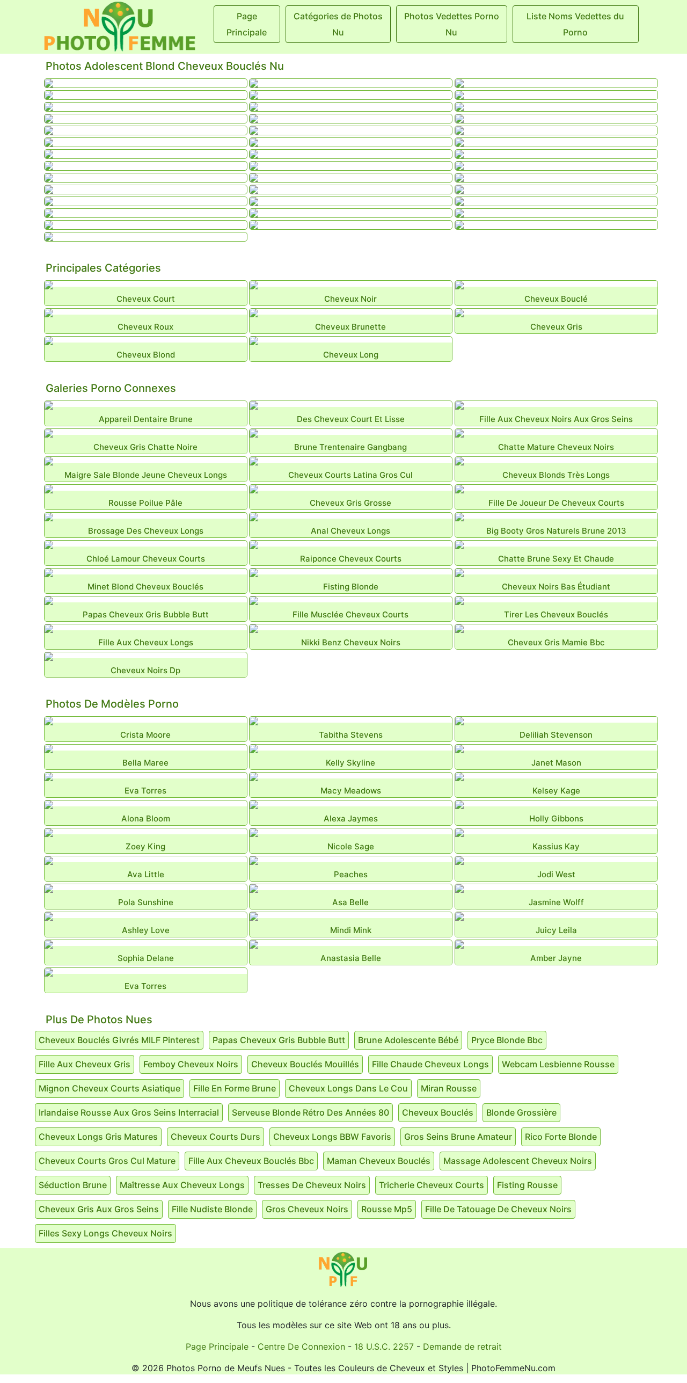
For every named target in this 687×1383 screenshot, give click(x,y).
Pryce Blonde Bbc (507, 1040)
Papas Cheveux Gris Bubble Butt (279, 1040)
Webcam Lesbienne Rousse (558, 1064)
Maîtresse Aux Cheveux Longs (182, 1185)
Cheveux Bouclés (437, 1112)
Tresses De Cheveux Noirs (312, 1185)
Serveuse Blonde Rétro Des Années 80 (310, 1112)
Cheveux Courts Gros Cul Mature (107, 1160)
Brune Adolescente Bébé (408, 1040)
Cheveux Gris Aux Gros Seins (99, 1209)
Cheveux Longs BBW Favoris (332, 1136)
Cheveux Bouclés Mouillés (305, 1064)
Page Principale (217, 1346)
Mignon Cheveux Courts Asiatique (109, 1088)
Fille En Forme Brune (234, 1088)
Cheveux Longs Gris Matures (98, 1136)
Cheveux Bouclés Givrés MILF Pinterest (119, 1040)
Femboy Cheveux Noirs (190, 1064)
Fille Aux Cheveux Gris (84, 1064)
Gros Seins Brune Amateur (458, 1136)
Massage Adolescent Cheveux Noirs (517, 1160)
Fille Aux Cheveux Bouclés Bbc (251, 1160)
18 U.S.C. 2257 (384, 1346)
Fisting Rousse (527, 1185)
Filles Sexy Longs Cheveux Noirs (105, 1233)
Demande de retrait (462, 1346)
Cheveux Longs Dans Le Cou (348, 1088)
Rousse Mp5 (386, 1209)
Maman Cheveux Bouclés (378, 1160)
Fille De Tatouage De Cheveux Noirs (498, 1209)
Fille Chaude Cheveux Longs (430, 1064)
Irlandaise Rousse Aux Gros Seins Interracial (129, 1112)
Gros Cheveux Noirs (307, 1209)
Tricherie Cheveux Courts (431, 1185)
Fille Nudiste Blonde (212, 1209)
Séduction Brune (73, 1185)
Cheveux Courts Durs (215, 1136)
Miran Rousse (449, 1088)
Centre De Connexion (301, 1346)
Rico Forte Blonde (561, 1136)
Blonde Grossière (521, 1112)
